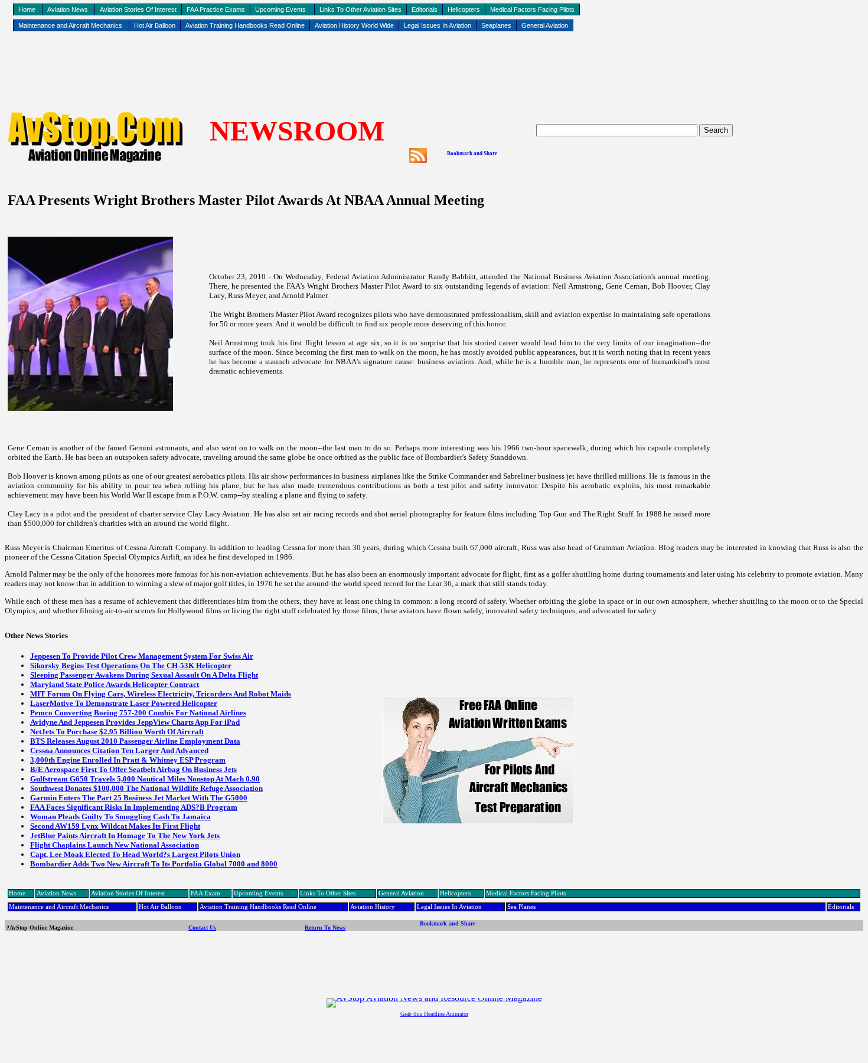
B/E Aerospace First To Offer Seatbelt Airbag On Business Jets (133, 769)
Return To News (325, 927)
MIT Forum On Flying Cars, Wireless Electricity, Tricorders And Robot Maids (160, 693)
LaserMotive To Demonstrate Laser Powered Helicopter (123, 703)
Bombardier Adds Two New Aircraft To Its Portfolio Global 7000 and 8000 (154, 863)
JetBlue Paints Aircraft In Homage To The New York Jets (125, 835)
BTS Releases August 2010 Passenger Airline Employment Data (135, 741)
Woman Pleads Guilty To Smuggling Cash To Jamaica (120, 816)
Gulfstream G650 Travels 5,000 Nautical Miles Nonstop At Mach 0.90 (145, 778)
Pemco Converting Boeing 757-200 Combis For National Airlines (138, 712)
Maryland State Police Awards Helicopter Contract (114, 684)
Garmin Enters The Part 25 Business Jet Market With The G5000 (138, 797)
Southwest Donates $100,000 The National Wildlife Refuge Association (146, 788)
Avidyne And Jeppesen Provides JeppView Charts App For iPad (135, 722)
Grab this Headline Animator (434, 1013)
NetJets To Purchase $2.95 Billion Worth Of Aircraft (117, 731)
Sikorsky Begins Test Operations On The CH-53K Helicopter (130, 665)
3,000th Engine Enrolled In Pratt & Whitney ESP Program (128, 759)
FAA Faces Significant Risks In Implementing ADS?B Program (133, 807)
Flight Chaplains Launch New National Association (114, 844)
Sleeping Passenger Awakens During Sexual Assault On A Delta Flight (144, 674)
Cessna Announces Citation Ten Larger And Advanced (119, 750)
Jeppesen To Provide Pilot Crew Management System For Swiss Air (141, 656)
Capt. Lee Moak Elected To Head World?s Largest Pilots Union (135, 854)
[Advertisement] (434, 71)
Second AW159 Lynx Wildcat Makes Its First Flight (115, 826)
